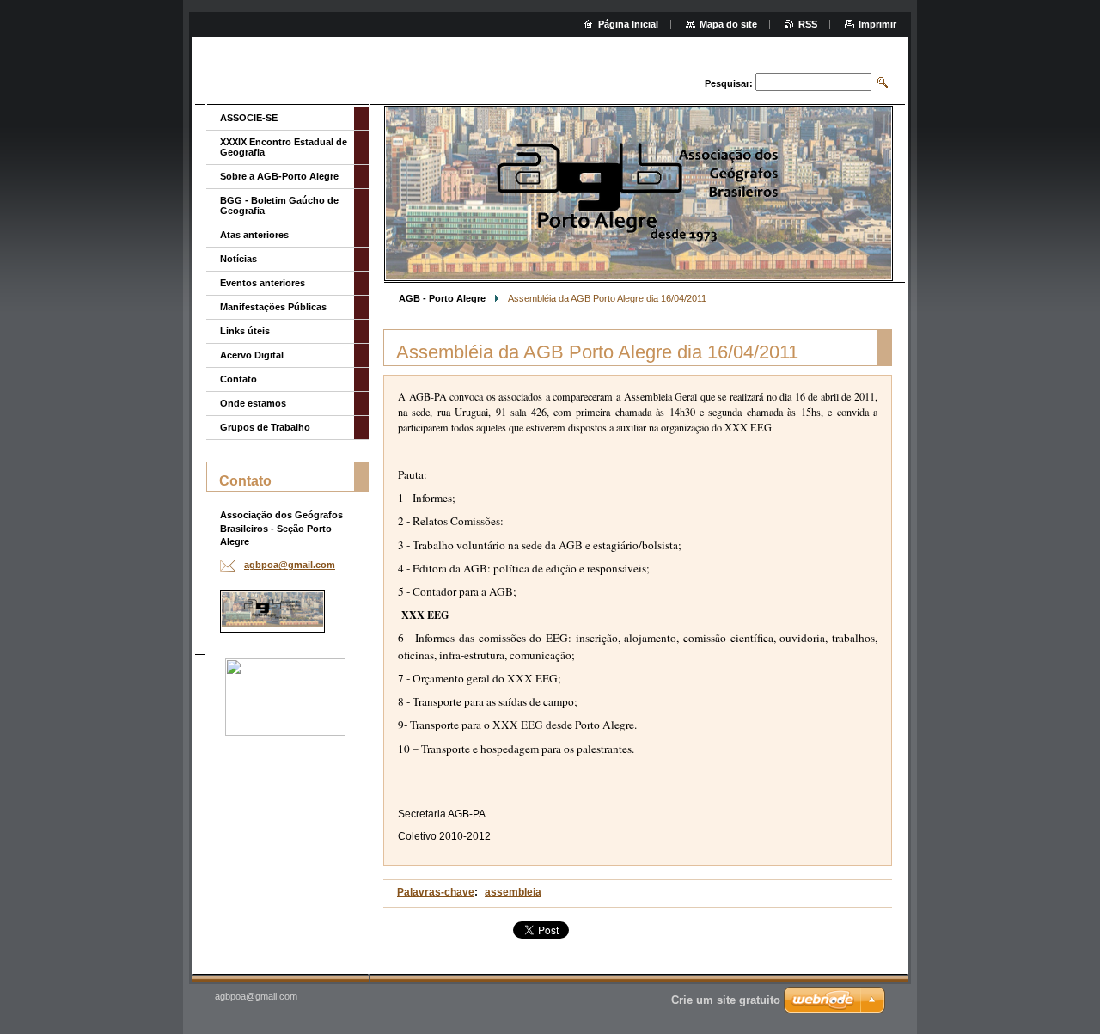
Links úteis (245, 331)
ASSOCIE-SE (249, 118)
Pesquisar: (729, 83)
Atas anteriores (254, 234)
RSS (807, 24)
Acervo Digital (252, 355)
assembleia (513, 892)
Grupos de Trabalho (265, 427)
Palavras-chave (435, 892)
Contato (238, 379)
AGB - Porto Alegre (442, 298)
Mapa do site (728, 24)
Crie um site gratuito (725, 1000)
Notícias (238, 259)
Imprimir (877, 24)
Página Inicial (628, 24)
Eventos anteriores (262, 283)
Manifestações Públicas (273, 307)
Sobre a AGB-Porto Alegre (279, 176)
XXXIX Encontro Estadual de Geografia (283, 147)
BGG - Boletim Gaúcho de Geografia (279, 205)
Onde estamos (253, 403)
